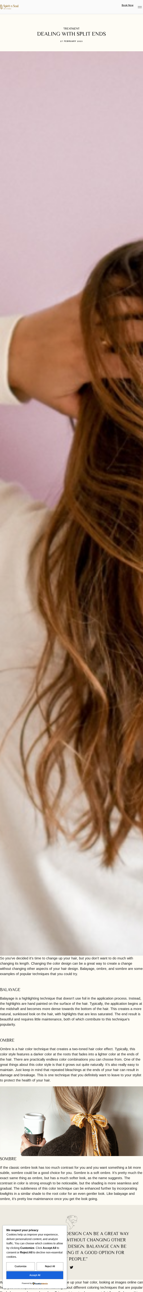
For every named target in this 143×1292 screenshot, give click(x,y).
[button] (140, 7)
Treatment (71, 28)
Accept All (34, 1275)
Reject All (50, 1266)
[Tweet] (71, 1267)
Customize (21, 1266)
